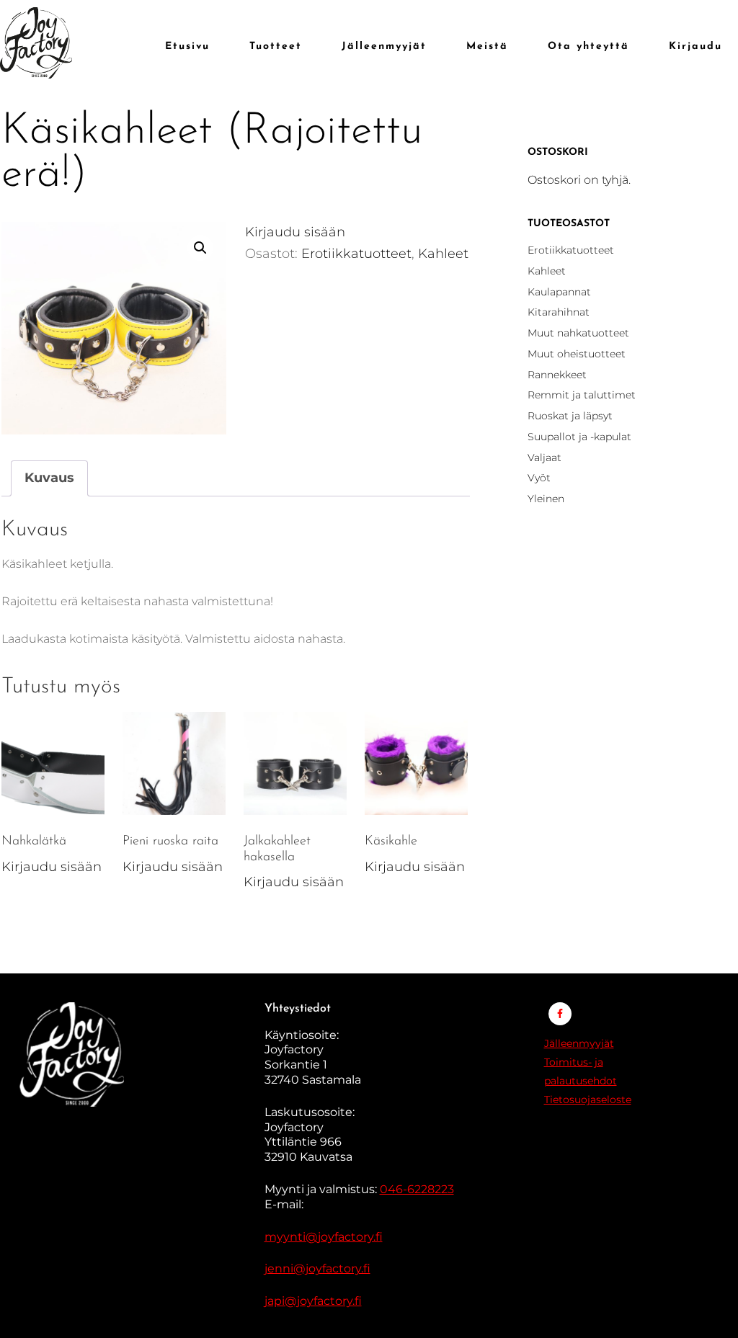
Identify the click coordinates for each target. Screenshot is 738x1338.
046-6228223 (417, 1189)
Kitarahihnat (559, 311)
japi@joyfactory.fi (313, 1301)
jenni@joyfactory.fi (317, 1268)
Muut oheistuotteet (577, 353)
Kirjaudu (695, 46)
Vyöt (539, 477)
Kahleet (443, 254)
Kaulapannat (559, 291)
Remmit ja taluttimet (582, 394)
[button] (200, 248)
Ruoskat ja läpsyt (570, 415)
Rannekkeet (557, 374)
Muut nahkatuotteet (578, 332)
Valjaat (544, 457)
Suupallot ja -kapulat (579, 436)
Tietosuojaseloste (587, 1099)
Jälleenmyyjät (579, 1043)
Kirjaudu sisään (295, 232)
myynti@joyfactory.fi (323, 1237)
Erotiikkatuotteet (356, 254)
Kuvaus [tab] (49, 478)
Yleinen (546, 498)
